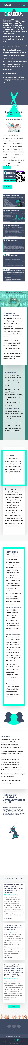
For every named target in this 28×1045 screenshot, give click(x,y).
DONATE (7, 187)
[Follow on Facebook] (9, 1026)
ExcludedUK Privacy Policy (13, 1036)
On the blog (14, 894)
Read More (14, 1006)
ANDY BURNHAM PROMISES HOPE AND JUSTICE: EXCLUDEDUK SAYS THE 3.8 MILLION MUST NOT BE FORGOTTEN (13, 888)
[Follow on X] (14, 1026)
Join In (6, 167)
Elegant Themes (14, 1042)
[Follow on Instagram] (19, 1026)
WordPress (15, 1043)
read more (8, 918)
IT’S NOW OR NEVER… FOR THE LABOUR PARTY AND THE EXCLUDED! (13, 927)
